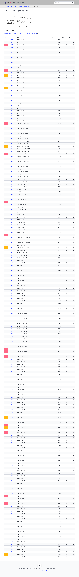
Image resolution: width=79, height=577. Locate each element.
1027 (12, 131)
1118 (12, 361)
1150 (12, 442)
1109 (12, 338)
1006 (12, 77)
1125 (12, 379)
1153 (12, 450)
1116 (12, 356)
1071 (12, 242)
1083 (12, 273)
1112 (12, 346)
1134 (12, 402)
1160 (12, 468)
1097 (12, 308)
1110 (12, 341)
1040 (12, 164)
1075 (12, 252)
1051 (12, 191)
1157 (12, 460)
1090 (12, 290)
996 (12, 52)
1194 (12, 554)
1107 (12, 333)
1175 (12, 506)
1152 (12, 447)
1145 (12, 430)
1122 (12, 371)
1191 (12, 546)
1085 (12, 278)
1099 (12, 313)
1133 (12, 399)
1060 (12, 214)
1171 (12, 496)
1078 (12, 260)
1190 (12, 544)
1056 (12, 204)
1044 (12, 174)
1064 (12, 224)
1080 (12, 265)
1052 (12, 194)
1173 (12, 501)
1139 (12, 414)
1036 (12, 153)
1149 (12, 440)
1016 (12, 103)
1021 (12, 115)
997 (12, 55)
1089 (12, 288)
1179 (12, 516)
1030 (12, 138)
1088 (12, 285)
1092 (12, 295)
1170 (12, 493)
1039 (12, 161)
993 (12, 44)
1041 (12, 166)
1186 (12, 534)
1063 (12, 222)
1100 (12, 316)
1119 (12, 364)
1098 (12, 311)
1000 (12, 62)
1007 (12, 80)
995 (12, 49)
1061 (12, 217)
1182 (12, 523)
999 (12, 60)
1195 (12, 556)
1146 (12, 432)
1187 (12, 536)
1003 (12, 70)
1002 (12, 67)
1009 (12, 85)
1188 (12, 539)
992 (12, 42)
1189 (12, 541)
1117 (12, 359)
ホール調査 (16, 2)
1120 (12, 366)
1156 (12, 458)
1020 (12, 113)
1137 (12, 409)
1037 (12, 156)
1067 (12, 232)
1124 (12, 376)
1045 (12, 176)
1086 (12, 280)
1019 (12, 110)
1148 (12, 437)
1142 (12, 422)
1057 (12, 207)
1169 (12, 490)
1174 (12, 503)
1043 (12, 171)
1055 (12, 202)
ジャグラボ (6, 6)
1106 (12, 331)
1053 (12, 196)
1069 (12, 237)
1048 (12, 184)
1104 (12, 326)
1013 (12, 95)
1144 (12, 427)
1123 (12, 374)
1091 (12, 293)
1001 (12, 65)
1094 (12, 300)
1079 (12, 262)
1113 (12, 349)
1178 (12, 513)
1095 (12, 303)
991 (12, 39)
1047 (12, 181)
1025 (12, 125)
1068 (12, 234)
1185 (12, 531)
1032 (12, 143)
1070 (12, 240)
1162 (12, 473)
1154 (12, 452)
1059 (12, 212)
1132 (12, 397)
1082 (12, 270)
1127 (12, 384)
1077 (12, 257)
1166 (12, 483)
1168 (12, 488)
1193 (12, 551)
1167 (12, 485)
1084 (12, 275)
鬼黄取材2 (6, 33)
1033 (12, 146)
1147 (12, 435)
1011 (12, 90)
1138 (12, 412)
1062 (12, 219)
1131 (12, 394)
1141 (12, 420)
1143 (12, 425)
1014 (12, 98)
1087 (12, 283)
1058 (12, 209)
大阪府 (20, 6)
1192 (12, 549)
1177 (12, 511)
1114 (12, 351)
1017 (12, 105)
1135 (12, 404)
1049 (12, 186)
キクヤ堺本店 (27, 6)
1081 (12, 267)
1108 (12, 336)
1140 (12, 417)
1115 (12, 354)
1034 (12, 148)
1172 (12, 498)
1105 (12, 328)
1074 (12, 250)
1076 (12, 255)
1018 (12, 108)
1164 (12, 478)
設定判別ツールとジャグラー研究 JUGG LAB (39, 570)
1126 (12, 382)
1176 (12, 508)
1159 (12, 465)
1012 (12, 93)
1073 (12, 247)
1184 (12, 529)
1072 (12, 245)
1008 (12, 82)
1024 (12, 123)
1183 (12, 526)
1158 (12, 463)
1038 (12, 158)
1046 (12, 179)
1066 (12, 229)
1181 (12, 521)
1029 (12, 136)
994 (12, 47)
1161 (12, 470)
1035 (12, 151)
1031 (12, 141)
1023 (12, 120)
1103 (12, 323)
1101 (12, 318)
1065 (12, 227)
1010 (12, 87)
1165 (12, 480)
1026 (12, 128)
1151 (12, 445)
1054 (12, 199)
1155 (12, 455)
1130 (12, 392)
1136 (12, 407)
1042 (12, 169)
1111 (12, 343)
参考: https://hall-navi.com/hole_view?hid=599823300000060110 (23, 33)
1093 (12, 298)
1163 (12, 475)
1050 (12, 189)
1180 (12, 518)
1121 (12, 369)
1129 (12, 389)
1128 (12, 387)
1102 (12, 321)
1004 (12, 72)
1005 (12, 75)
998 (12, 57)
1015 (12, 100)
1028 (12, 133)
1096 (12, 305)
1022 (12, 118)
